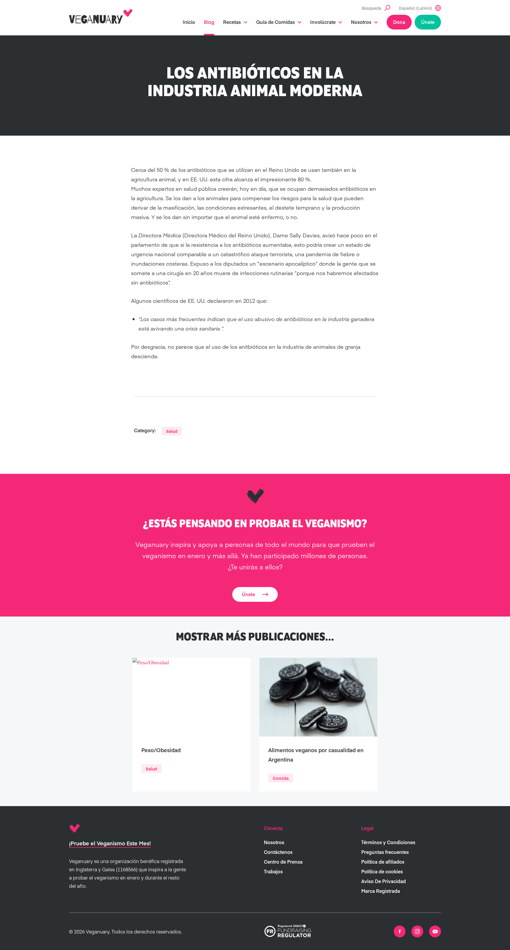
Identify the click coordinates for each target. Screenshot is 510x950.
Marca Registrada (380, 890)
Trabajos (273, 871)
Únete (427, 22)
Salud (171, 431)
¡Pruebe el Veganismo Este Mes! (110, 843)
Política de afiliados (382, 861)
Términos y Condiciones (388, 842)
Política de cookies (382, 871)
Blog (209, 22)
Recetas (232, 22)
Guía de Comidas (275, 22)
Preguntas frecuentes (385, 852)
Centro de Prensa (283, 861)
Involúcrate (323, 22)
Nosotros (361, 22)
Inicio (189, 22)
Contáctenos (278, 852)
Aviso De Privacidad (383, 881)
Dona (399, 22)
